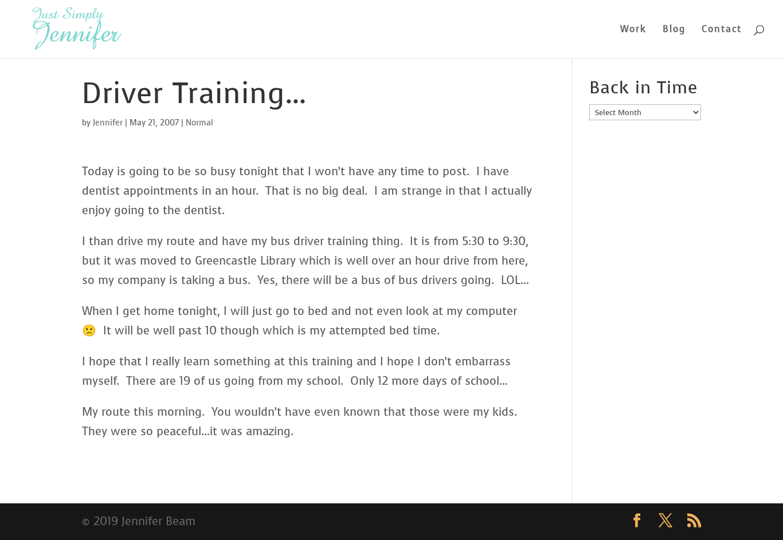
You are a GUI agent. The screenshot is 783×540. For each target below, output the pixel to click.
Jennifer (108, 122)
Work (633, 30)
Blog (674, 30)
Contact (722, 30)
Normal (199, 122)
